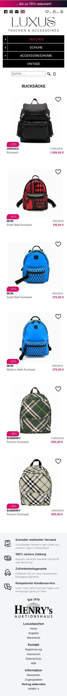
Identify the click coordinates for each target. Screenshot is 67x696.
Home (33, 628)
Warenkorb (33, 637)
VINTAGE (33, 64)
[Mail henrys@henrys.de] (17, 12)
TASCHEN (36, 39)
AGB (33, 663)
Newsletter (33, 675)
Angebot (33, 633)
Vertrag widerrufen (34, 684)
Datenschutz (33, 658)
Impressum (33, 654)
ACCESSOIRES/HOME (36, 55)
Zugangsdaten (33, 679)
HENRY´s (33, 688)
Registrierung (33, 649)
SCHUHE (36, 47)
